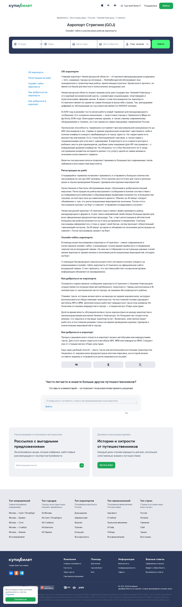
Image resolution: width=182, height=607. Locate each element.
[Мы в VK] (11, 573)
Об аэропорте (35, 72)
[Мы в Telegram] (22, 573)
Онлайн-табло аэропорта (36, 85)
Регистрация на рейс (39, 78)
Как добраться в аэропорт (37, 103)
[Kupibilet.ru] (21, 6)
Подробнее (9, 594)
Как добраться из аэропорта (37, 94)
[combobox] (26, 44)
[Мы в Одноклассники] (16, 573)
